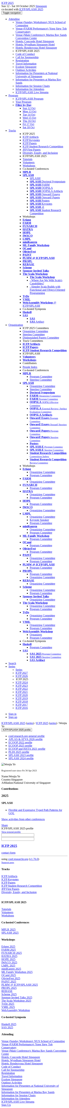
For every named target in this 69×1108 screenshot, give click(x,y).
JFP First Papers (32, 149)
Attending (14, 19)
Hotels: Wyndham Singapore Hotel (35, 44)
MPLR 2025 (8, 929)
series (30, 723)
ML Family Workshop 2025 (17, 971)
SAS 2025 (7, 1027)
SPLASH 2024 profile (21, 758)
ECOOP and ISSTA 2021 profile (26, 748)
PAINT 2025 (8, 981)
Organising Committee (42, 577)
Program (13, 95)
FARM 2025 (8, 949)
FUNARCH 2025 (11, 952)
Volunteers (28, 162)
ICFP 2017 (22, 704)
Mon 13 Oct (29, 111)
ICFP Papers (30, 143)
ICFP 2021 (22, 691)
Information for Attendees (30, 89)
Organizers (36, 634)
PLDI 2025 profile (18, 751)
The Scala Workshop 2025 (16, 1000)
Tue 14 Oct (29, 114)
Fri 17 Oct (28, 124)
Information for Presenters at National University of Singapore (37, 75)
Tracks (12, 130)
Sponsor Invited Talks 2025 (16, 997)
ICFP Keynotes (31, 140)
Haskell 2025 (8, 1024)
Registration (22, 60)
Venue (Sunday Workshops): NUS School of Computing (33, 1041)
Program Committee (41, 376)
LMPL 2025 (8, 965)
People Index (30, 367)
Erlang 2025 (8, 946)
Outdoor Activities (26, 70)
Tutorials (27, 159)
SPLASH (35, 178)
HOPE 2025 (8, 959)
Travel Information (26, 63)
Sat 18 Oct (28, 127)
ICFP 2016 (22, 707)
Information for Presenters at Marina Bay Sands (27, 1092)
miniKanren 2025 (11, 968)
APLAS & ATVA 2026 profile (25, 739)
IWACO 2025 (9, 962)
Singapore (41, 6)
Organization (15, 324)
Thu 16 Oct (29, 120)
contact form (8, 852)
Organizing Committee (35, 331)
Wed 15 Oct (29, 117)
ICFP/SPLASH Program (29, 98)
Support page (7, 862)
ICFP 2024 (22, 682)
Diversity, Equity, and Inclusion (40, 152)
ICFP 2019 (22, 698)
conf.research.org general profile (26, 736)
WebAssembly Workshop (15, 1010)
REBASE (7, 991)
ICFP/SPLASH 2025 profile (17, 730)
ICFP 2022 (22, 688)
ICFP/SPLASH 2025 (31, 9)
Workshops (29, 165)
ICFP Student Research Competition (43, 146)
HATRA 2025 (9, 956)
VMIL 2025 (8, 1007)
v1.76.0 (34, 859)
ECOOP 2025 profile (20, 745)
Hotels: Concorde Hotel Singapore (35, 41)
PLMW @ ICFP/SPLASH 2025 (19, 984)
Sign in (12, 713)
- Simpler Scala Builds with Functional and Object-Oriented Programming (47, 290)
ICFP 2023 (22, 685)
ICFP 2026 (22, 676)
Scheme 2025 (9, 994)
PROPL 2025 (9, 987)
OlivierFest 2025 (10, 978)
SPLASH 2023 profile (21, 755)
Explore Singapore (26, 66)
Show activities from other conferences (23, 819)
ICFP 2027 (22, 672)
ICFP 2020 (22, 695)
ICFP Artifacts (31, 136)
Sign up (12, 717)
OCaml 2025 (8, 975)
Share (4, 825)
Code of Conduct (25, 54)
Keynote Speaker (39, 519)
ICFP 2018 (22, 701)
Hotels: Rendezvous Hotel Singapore (36, 47)
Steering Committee (34, 334)
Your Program (23, 101)
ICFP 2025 (42, 723)
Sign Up (6, 1104)
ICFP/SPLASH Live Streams (32, 92)
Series (19, 669)
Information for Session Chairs (33, 85)
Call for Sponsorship (27, 57)
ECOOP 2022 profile (20, 742)
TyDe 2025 (7, 1003)
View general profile (11, 831)
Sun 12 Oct (29, 108)
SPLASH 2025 (10, 932)
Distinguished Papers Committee (41, 337)
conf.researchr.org (18, 859)
